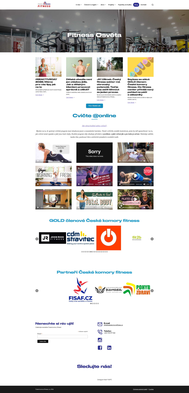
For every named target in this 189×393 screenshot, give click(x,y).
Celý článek (38, 95)
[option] (52, 238)
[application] (53, 152)
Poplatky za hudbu (125, 5)
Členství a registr (90, 5)
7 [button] (92, 251)
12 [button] (101, 251)
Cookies (151, 389)
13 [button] (103, 251)
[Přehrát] (38, 161)
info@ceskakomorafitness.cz (113, 325)
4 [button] (87, 251)
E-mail (107, 323)
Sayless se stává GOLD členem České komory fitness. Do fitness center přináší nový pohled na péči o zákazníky (141, 87)
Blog (136, 5)
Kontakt (143, 5)
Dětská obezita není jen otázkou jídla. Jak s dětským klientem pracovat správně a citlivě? (79, 84)
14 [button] (105, 251)
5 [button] (89, 251)
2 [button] (83, 251)
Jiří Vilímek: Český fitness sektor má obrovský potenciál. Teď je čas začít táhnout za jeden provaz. (109, 85)
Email (39, 334)
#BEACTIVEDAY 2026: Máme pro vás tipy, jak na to (46, 83)
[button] (36, 238)
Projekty (111, 5)
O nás (78, 5)
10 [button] (98, 251)
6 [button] (91, 251)
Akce (102, 5)
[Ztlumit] (62, 161)
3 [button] (85, 251)
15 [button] (106, 251)
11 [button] (99, 251)
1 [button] (82, 251)
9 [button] (96, 251)
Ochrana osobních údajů (140, 389)
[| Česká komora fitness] (44, 4)
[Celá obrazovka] (69, 161)
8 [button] (94, 251)
